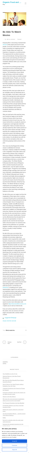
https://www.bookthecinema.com (17, 304)
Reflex (4, 417)
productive (5, 287)
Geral (4, 363)
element (5, 44)
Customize (14, 445)
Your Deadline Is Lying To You (10, 373)
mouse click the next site (9, 321)
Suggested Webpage (10, 317)
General (19, 39)
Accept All (14, 441)
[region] (14, 439)
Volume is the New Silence (9, 396)
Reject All (14, 449)
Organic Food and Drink (13, 2)
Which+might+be (10, 330)
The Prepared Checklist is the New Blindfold (13, 403)
